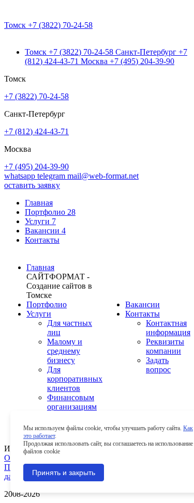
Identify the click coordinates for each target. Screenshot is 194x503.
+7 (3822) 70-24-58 (36, 96)
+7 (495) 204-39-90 (36, 166)
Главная (39, 202)
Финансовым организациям (72, 402)
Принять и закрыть (63, 472)
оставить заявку (32, 185)
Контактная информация (168, 328)
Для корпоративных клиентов (74, 378)
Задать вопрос (158, 365)
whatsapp (20, 175)
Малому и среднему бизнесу (64, 351)
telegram (52, 175)
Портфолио (50, 212)
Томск (48, 25)
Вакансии (45, 230)
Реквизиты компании (165, 346)
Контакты (42, 239)
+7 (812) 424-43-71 (36, 131)
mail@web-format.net (103, 175)
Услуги (40, 221)
